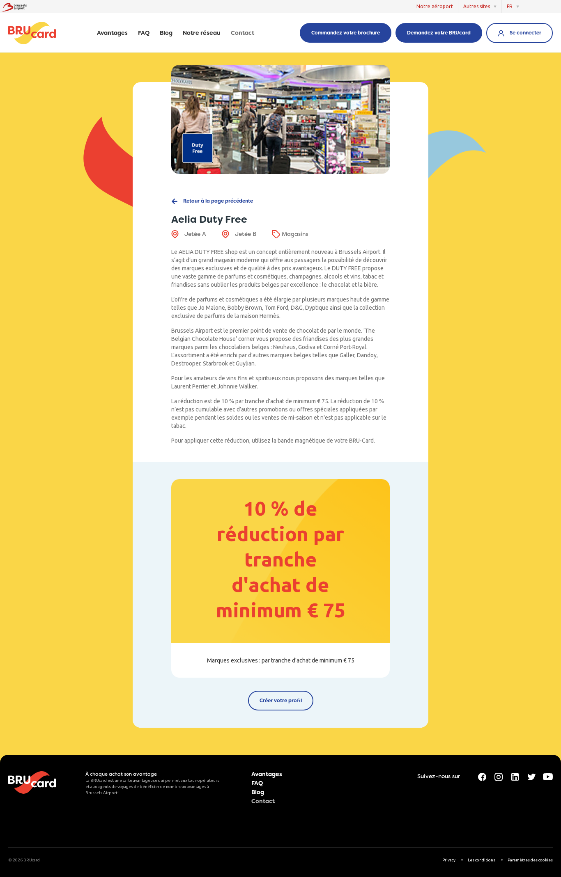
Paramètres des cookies (530, 860)
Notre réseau (202, 33)
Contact (242, 33)
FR (510, 6)
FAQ (143, 33)
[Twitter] (531, 776)
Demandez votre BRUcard (439, 33)
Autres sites (476, 6)
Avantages (112, 33)
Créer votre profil (281, 700)
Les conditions (481, 860)
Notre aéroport (434, 6)
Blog (166, 33)
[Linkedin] (515, 776)
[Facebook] (482, 776)
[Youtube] (548, 776)
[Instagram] (499, 776)
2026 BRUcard (26, 860)
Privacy (448, 860)
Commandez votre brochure (345, 33)
